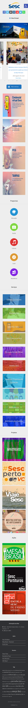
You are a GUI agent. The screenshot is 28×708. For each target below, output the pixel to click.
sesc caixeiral (9, 688)
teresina (19, 694)
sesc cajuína (16, 688)
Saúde (14, 233)
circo (20, 672)
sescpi (16, 691)
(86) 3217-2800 (7, 630)
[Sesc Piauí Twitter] (7, 12)
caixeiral (7, 672)
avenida (14, 670)
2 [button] (9, 80)
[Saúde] (14, 227)
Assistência (14, 278)
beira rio (18, 670)
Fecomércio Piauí (6, 656)
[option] (14, 60)
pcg (3, 683)
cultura (12, 675)
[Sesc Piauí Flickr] (10, 12)
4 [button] (17, 80)
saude (21, 683)
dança (18, 674)
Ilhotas (4, 678)
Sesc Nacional (5, 658)
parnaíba (16, 681)
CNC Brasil (5, 661)
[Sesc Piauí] (14, 5)
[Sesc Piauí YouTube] (17, 12)
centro (17, 672)
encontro (6, 677)
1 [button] (5, 80)
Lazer (14, 263)
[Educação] (14, 212)
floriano (20, 677)
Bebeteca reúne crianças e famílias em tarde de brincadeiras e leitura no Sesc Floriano (14, 70)
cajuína (13, 672)
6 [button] (25, 80)
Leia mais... (14, 78)
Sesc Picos (6, 694)
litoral (18, 678)
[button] (26, 6)
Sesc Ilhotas (8, 691)
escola (10, 677)
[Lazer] (14, 257)
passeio (23, 681)
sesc (5, 686)
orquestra (9, 681)
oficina (4, 681)
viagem (10, 696)
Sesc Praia (12, 694)
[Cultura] (14, 242)
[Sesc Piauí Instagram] (14, 12)
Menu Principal (15, 18)
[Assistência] (14, 272)
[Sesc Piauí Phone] (23, 12)
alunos (4, 670)
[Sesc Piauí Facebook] (4, 12)
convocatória (5, 674)
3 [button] (13, 80)
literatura (13, 678)
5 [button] (21, 80)
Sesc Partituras (6, 639)
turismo (5, 696)
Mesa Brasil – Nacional (8, 642)
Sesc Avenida (12, 686)
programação (15, 683)
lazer (9, 678)
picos (8, 683)
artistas (9, 670)
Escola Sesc (5, 644)
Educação (14, 218)
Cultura (14, 248)
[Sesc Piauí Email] (20, 12)
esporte (15, 677)
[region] (14, 31)
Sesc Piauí (14, 64)
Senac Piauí (5, 653)
